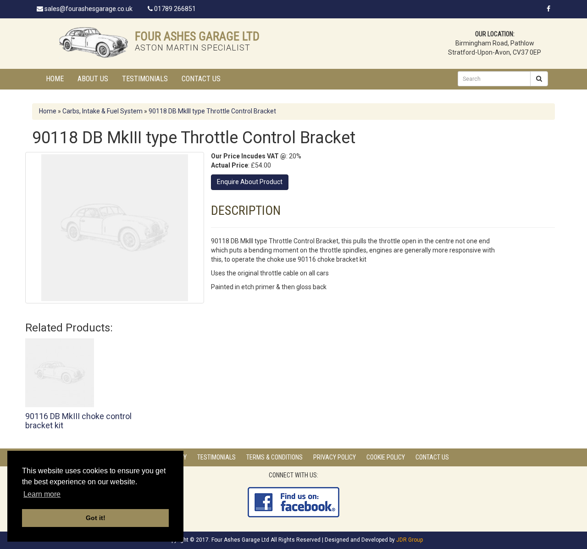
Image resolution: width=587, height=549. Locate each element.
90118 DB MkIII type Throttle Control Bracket (212, 111)
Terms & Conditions (274, 457)
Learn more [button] (42, 494)
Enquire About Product (249, 181)
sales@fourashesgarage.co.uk (88, 8)
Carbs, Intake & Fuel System (102, 111)
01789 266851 (174, 8)
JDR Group (409, 540)
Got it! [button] (95, 517)
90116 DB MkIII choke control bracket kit (78, 420)
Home (55, 78)
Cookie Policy (385, 457)
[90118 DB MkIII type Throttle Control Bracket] (114, 227)
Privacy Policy (334, 457)
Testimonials (145, 78)
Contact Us (201, 78)
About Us (93, 78)
